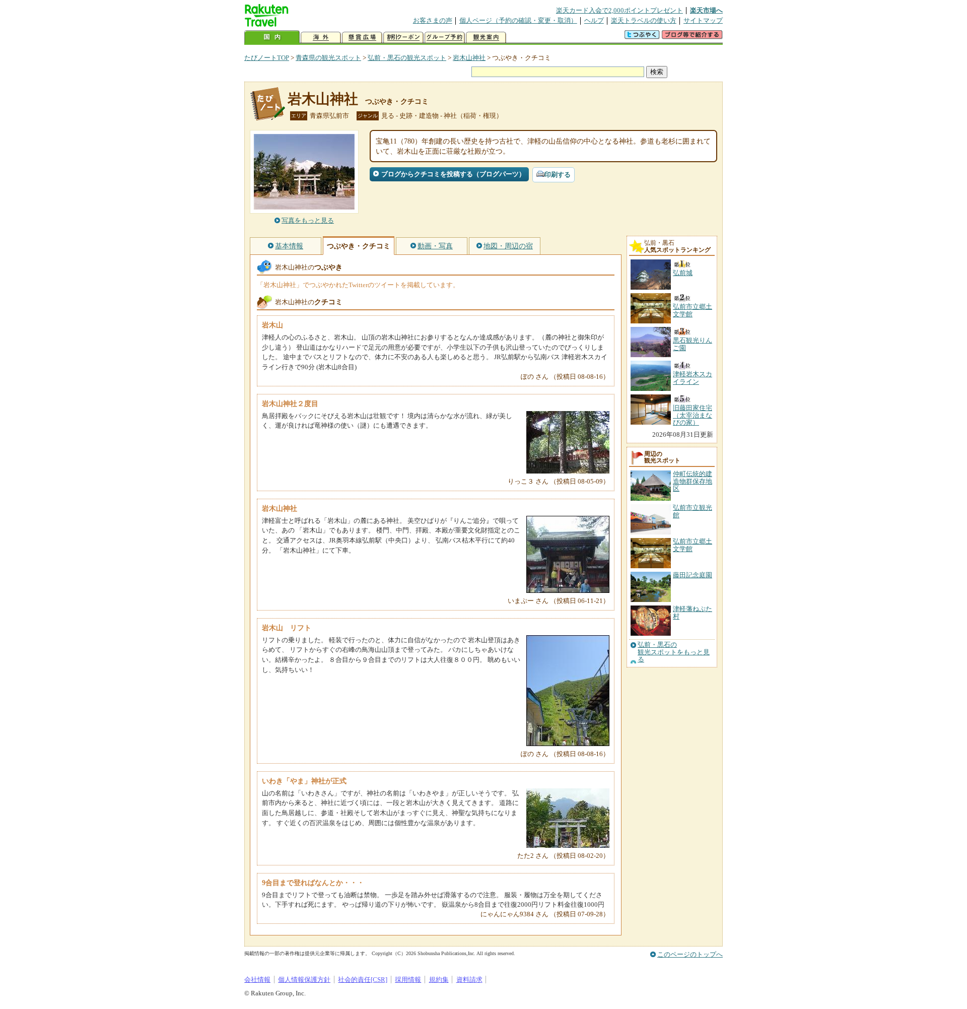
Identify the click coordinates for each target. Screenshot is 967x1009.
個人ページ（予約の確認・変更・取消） (518, 20)
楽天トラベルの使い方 (643, 20)
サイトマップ (703, 20)
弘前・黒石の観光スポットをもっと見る (674, 652)
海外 (321, 37)
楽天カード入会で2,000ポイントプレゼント (619, 10)
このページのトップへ (690, 954)
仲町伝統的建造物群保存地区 (692, 481)
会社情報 (257, 979)
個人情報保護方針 (304, 979)
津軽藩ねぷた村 (692, 612)
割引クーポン (403, 37)
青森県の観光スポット (328, 57)
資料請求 (469, 979)
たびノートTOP (266, 57)
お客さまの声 (432, 20)
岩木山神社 (469, 57)
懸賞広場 (362, 37)
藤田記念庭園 (692, 575)
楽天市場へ (706, 10)
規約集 (439, 979)
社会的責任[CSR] (362, 979)
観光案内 (486, 37)
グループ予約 (445, 37)
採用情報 (408, 979)
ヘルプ (594, 20)
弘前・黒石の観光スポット (407, 57)
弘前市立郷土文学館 (692, 544)
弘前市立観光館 (692, 511)
